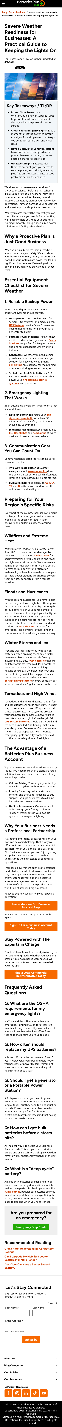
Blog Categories (13, 1365)
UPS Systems (16, 325)
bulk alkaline (26, 626)
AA (46, 482)
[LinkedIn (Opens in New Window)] (26, 1393)
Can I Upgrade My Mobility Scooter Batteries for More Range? (26, 1258)
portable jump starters (18, 680)
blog (4, 12)
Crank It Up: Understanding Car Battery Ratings (29, 1250)
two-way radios (37, 471)
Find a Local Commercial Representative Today (31, 974)
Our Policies (11, 1372)
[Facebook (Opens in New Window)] (8, 1393)
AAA (51, 482)
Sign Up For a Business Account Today (31, 926)
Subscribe (31, 1339)
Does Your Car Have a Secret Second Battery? (27, 1266)
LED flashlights (18, 433)
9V (10, 486)
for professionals (17, 12)
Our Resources (13, 1379)
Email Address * (14, 1320)
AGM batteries (37, 660)
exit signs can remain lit (30, 416)
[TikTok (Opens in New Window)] (35, 1393)
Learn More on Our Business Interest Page (31, 905)
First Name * (12, 1307)
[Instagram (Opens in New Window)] (17, 1393)
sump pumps (12, 1191)
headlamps (39, 433)
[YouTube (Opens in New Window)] (44, 1393)
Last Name (39, 1307)
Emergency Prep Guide (31, 1227)
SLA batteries (41, 555)
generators (15, 365)
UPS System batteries (17, 721)
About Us (9, 1358)
